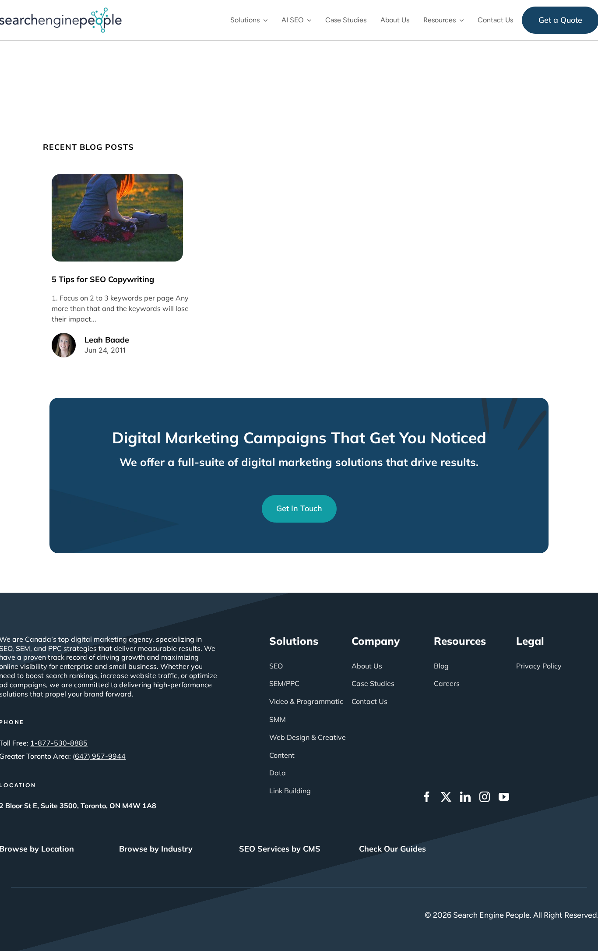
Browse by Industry (156, 849)
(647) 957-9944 (99, 756)
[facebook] (427, 797)
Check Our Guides (392, 849)
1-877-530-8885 (59, 743)
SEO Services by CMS (279, 849)
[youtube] (504, 797)
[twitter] (446, 797)
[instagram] (484, 797)
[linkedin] (465, 797)
